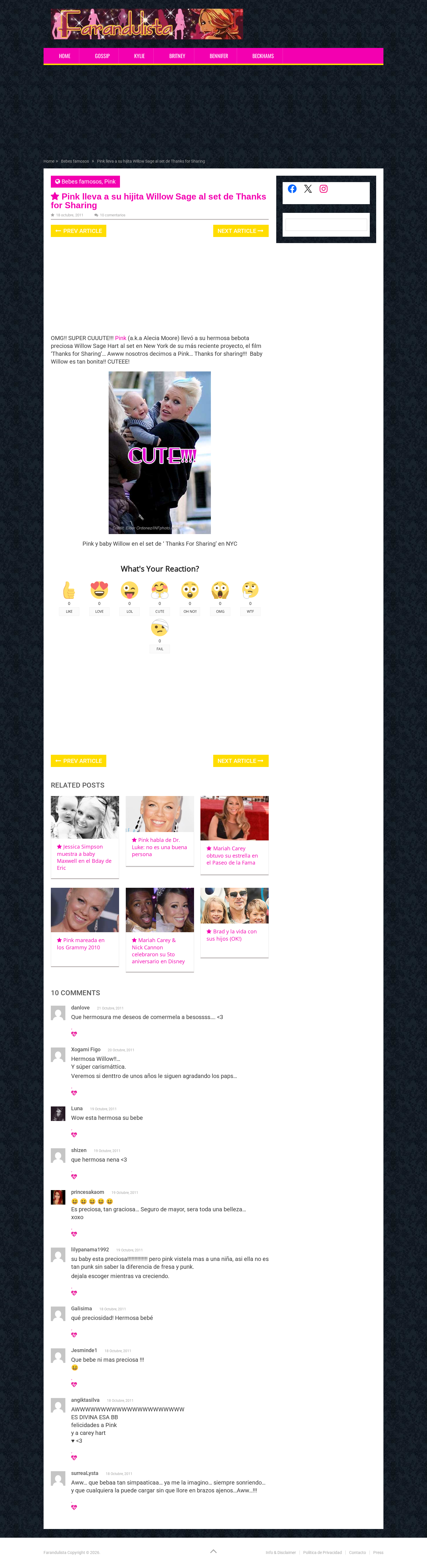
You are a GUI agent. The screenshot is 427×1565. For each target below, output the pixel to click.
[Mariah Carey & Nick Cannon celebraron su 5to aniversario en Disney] (160, 910)
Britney (177, 56)
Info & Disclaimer (281, 1552)
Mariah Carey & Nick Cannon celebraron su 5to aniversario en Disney (158, 951)
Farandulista (55, 1552)
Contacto (357, 1552)
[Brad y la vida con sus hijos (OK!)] (234, 906)
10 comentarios (112, 215)
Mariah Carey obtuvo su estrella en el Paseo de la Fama (232, 855)
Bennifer (219, 56)
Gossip (102, 56)
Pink (110, 181)
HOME (64, 56)
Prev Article (82, 230)
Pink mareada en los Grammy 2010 (81, 944)
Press (378, 1552)
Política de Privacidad (322, 1552)
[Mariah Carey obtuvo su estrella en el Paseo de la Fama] (234, 818)
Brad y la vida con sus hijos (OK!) (231, 935)
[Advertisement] (213, 113)
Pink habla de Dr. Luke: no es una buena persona (159, 847)
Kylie (139, 56)
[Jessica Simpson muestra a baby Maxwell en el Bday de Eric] (85, 817)
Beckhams (263, 56)
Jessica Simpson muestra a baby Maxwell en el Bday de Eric (84, 857)
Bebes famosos (82, 181)
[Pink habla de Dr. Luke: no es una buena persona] (160, 814)
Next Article (238, 230)
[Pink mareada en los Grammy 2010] (85, 910)
